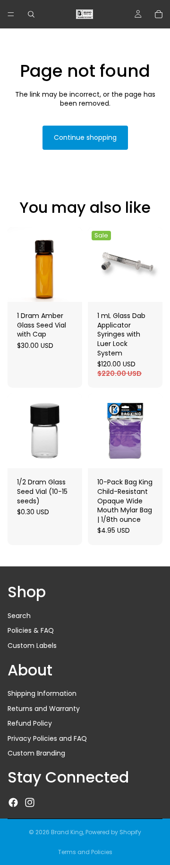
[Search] (31, 14)
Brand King (67, 832)
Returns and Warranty (44, 708)
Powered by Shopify (113, 832)
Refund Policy (30, 723)
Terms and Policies (85, 852)
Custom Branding (36, 753)
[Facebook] (13, 802)
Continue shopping (85, 137)
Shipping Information (42, 693)
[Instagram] (29, 802)
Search (19, 615)
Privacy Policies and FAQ (47, 738)
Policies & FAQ (31, 630)
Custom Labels (32, 645)
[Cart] (158, 14)
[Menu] (11, 14)
